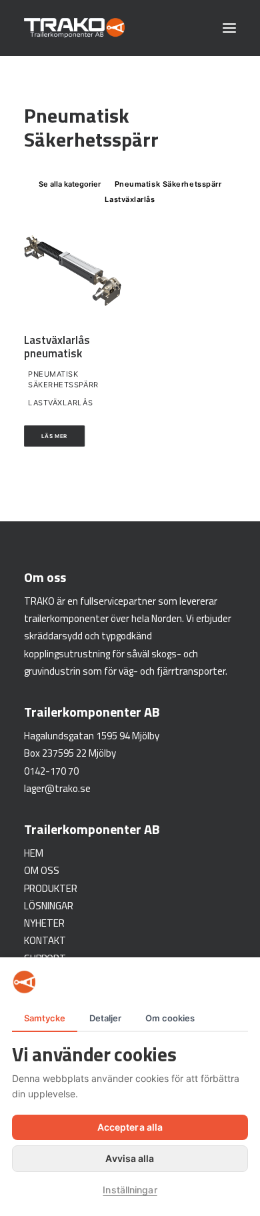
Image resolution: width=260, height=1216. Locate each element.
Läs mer (54, 436)
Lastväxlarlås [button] (130, 199)
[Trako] (74, 28)
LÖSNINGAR (48, 905)
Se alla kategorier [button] (70, 184)
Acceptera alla (130, 1127)
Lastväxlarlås (60, 402)
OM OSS (41, 870)
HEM (33, 853)
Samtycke (44, 1018)
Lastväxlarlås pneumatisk (57, 346)
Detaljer (105, 1018)
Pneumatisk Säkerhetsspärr (63, 379)
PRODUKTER (50, 888)
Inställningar (130, 1189)
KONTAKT (45, 940)
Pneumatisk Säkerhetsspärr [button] (168, 184)
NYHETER (44, 923)
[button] (229, 28)
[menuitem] (70, 183)
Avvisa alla (129, 1158)
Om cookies (170, 1018)
